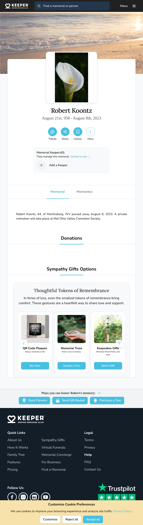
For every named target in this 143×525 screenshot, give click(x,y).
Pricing (12, 470)
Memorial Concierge (57, 455)
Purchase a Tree (110, 400)
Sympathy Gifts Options (71, 269)
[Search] (39, 5)
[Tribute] (52, 131)
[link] (35, 342)
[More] (90, 131)
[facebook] (12, 497)
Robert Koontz (71, 111)
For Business (51, 462)
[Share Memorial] (65, 131)
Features (13, 462)
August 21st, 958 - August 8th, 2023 (71, 118)
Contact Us (92, 469)
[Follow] (77, 131)
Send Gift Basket (73, 400)
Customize (50, 519)
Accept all (93, 519)
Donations (71, 238)
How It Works (17, 447)
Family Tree (16, 455)
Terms (89, 440)
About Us (14, 440)
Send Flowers (37, 400)
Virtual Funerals (54, 447)
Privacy (89, 447)
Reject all (72, 519)
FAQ (87, 462)
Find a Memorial (54, 470)
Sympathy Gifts (53, 440)
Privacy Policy (122, 511)
